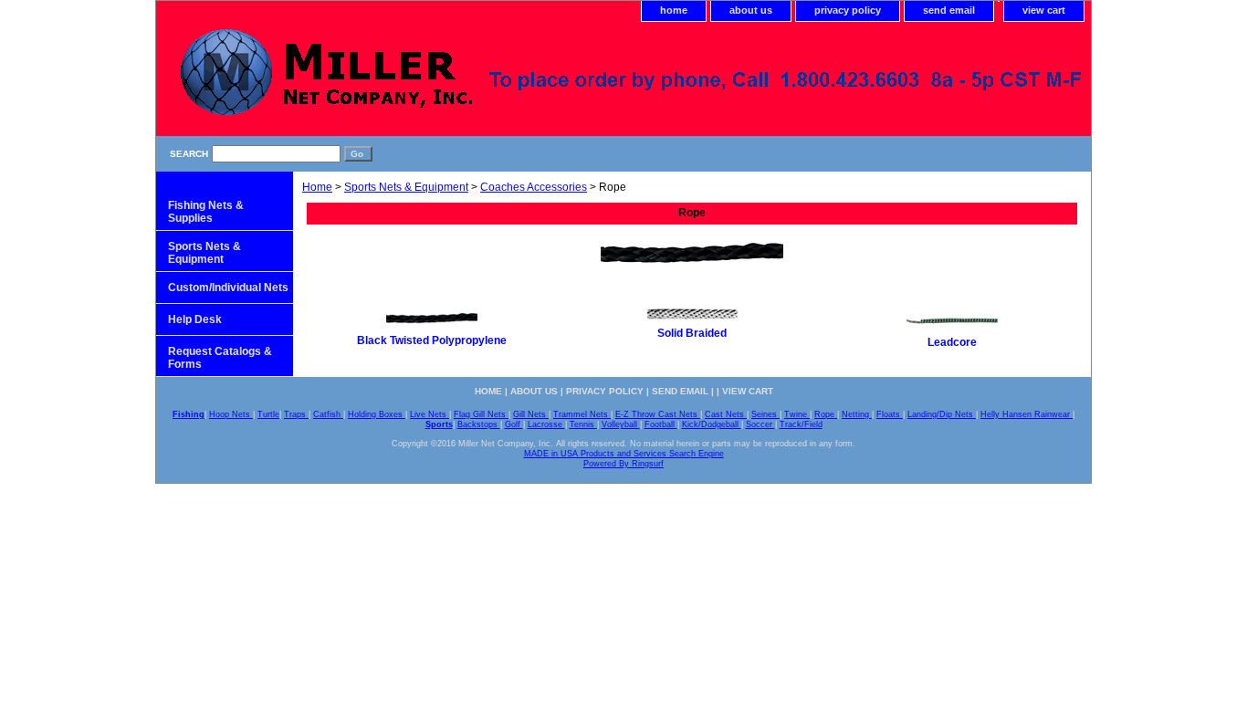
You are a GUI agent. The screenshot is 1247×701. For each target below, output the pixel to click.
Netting (857, 414)
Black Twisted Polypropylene (432, 340)
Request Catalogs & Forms (220, 358)
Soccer (760, 424)
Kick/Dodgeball (711, 424)
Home (317, 187)
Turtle (268, 414)
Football (660, 424)
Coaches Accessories (533, 187)
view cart (1043, 10)
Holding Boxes (376, 414)
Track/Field (801, 424)
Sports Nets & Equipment (406, 187)
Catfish (328, 414)
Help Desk (195, 319)
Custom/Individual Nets (228, 287)
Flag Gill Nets (481, 414)
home (673, 10)
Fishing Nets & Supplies (206, 212)
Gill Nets (531, 414)
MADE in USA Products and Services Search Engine (624, 453)
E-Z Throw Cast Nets (657, 414)
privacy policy (847, 10)
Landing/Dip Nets (941, 414)
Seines (765, 414)
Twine (797, 414)
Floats (889, 414)
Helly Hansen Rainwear (1026, 414)
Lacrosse (546, 424)
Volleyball (621, 424)
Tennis (583, 424)
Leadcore (952, 342)
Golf (514, 424)
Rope (825, 414)
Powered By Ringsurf (623, 463)
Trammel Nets (582, 414)
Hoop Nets (231, 414)
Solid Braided (692, 333)
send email (949, 10)
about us (750, 10)
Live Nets (429, 414)
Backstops (478, 424)
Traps (296, 414)
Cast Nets (726, 414)
